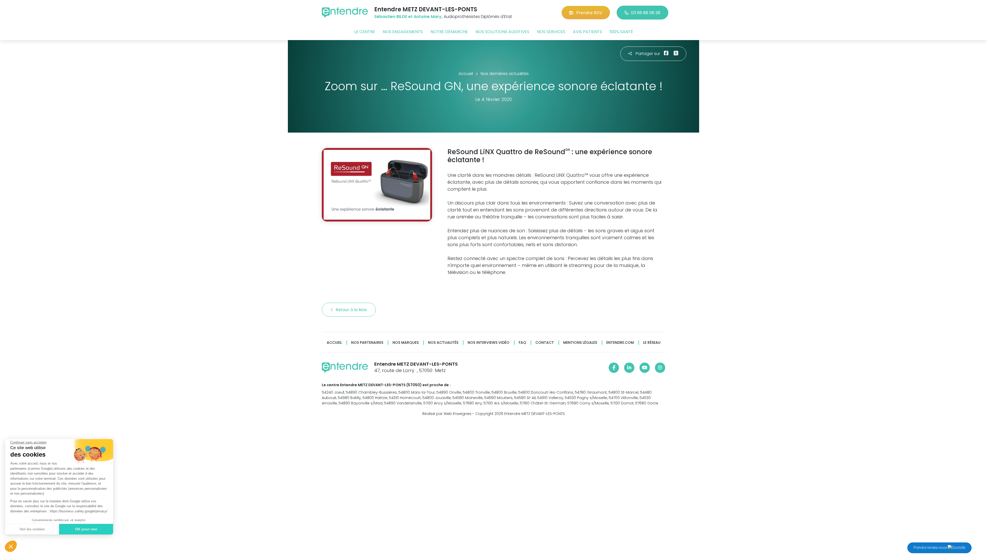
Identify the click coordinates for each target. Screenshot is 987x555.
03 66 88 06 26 (645, 13)
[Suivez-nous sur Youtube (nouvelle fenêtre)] (644, 368)
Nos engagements (403, 32)
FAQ (522, 342)
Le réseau (652, 342)
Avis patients (587, 32)
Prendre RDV (589, 13)
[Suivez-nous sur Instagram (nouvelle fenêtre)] (660, 368)
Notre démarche (449, 32)
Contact (544, 342)
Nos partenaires (367, 342)
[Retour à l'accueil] (345, 12)
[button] (11, 546)
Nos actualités (443, 342)
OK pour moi (86, 529)
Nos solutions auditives (502, 32)
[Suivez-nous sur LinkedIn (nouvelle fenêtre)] (629, 368)
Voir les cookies (32, 529)
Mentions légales (580, 342)
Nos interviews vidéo (488, 342)
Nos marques (405, 342)
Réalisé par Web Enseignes (446, 413)
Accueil (334, 342)
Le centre (364, 32)
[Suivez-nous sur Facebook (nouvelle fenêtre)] (614, 368)
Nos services (551, 32)
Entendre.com (620, 342)
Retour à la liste (352, 310)
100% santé (621, 32)
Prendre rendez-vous (930, 547)
